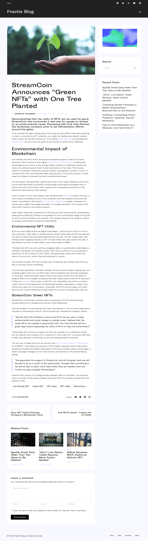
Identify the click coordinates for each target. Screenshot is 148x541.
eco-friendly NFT (21, 386)
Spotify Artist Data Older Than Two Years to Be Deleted (23, 456)
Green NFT (38, 386)
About (119, 535)
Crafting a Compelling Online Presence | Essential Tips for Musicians (118, 118)
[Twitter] (123, 3)
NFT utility (65, 386)
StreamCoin (65, 139)
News (14, 80)
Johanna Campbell (24, 113)
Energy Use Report (53, 201)
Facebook (128, 535)
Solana (66, 195)
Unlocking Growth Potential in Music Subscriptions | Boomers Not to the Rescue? (119, 108)
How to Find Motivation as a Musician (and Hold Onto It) (118, 127)
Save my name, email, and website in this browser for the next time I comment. (49, 510)
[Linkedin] (140, 3)
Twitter (137, 535)
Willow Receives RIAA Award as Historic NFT (77, 455)
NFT (20, 80)
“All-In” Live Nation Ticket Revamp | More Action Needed (51, 456)
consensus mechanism (60, 162)
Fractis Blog (20, 12)
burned (26, 281)
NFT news (52, 386)
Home (9, 3)
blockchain (18, 141)
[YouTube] (134, 3)
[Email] (89, 397)
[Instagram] (129, 3)
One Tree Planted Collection (72, 343)
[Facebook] (117, 3)
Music (14, 449)
